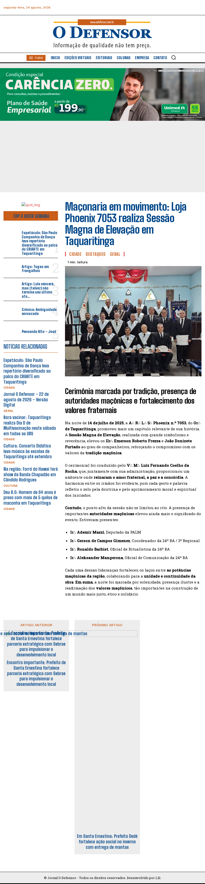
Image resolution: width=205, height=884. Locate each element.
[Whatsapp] (163, 7)
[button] (173, 57)
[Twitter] (174, 7)
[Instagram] (152, 7)
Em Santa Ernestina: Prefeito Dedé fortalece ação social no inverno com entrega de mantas (107, 842)
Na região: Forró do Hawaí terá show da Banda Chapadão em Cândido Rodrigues (31, 474)
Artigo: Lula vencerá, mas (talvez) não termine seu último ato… (38, 290)
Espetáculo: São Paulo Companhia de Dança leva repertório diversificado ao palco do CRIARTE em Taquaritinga (40, 243)
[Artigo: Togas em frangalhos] (12, 268)
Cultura (11, 485)
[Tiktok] (197, 7)
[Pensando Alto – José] (12, 330)
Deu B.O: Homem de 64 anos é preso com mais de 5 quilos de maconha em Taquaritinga (31, 497)
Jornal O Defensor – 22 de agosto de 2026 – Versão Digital (26, 399)
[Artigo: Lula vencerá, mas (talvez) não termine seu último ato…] (12, 288)
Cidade (9, 387)
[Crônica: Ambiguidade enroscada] (12, 310)
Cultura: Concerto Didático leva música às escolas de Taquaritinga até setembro (28, 451)
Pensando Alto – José (39, 331)
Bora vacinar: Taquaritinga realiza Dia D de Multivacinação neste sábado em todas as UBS (30, 425)
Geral (9, 410)
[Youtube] (186, 7)
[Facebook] (140, 7)
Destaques (96, 254)
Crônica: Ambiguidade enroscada (39, 311)
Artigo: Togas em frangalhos (35, 268)
